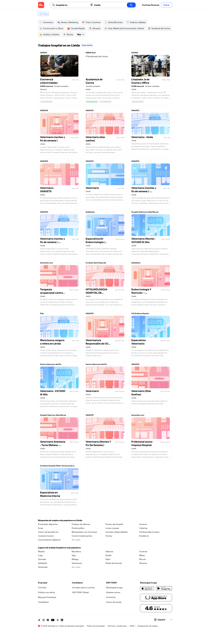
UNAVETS (44, 110)
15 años (108, 536)
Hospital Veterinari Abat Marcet (53, 415)
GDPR (132, 626)
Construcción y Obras (53, 28)
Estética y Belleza (138, 22)
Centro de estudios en (48, 532)
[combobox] (71, 5)
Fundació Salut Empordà (96, 263)
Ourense (143, 551)
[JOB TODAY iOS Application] (147, 588)
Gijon (107, 559)
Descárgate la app (114, 587)
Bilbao (142, 555)
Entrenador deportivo (48, 524)
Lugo (40, 555)
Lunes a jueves (112, 528)
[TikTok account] (39, 620)
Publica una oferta (46, 592)
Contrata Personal (150, 5)
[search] (131, 5)
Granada (42, 559)
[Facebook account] (48, 620)
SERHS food (91, 53)
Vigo (74, 555)
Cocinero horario (46, 536)
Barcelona (76, 551)
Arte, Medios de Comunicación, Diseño (126, 28)
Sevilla (108, 555)
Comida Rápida (78, 28)
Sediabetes (90, 212)
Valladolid (42, 563)
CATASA (43, 53)
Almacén (96, 28)
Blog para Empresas (47, 597)
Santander (43, 567)
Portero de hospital (114, 524)
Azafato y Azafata (51, 34)
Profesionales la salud (149, 532)
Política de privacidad (96, 626)
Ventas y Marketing (69, 22)
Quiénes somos (113, 592)
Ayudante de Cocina (161, 28)
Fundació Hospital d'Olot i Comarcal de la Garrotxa (57, 466)
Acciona (143, 524)
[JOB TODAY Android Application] (164, 588)
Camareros (48, 22)
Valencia (109, 551)
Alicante (143, 563)
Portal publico (78, 528)
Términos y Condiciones (117, 626)
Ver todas (76, 540)
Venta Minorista (115, 22)
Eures (40, 528)
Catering (143, 528)
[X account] (58, 620)
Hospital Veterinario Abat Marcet (144, 212)
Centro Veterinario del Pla (50, 364)
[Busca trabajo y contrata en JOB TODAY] (41, 5)
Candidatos (43, 602)
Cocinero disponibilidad (116, 532)
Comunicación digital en (49, 540)
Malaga (75, 559)
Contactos (111, 597)
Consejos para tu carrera (83, 587)
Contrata (42, 587)
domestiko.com (46, 263)
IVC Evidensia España (140, 313)
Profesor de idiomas (81, 524)
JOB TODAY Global (80, 592)
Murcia (142, 559)
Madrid (41, 551)
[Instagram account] (43, 620)
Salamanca (77, 563)
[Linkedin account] (62, 620)
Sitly (42, 313)
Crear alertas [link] (87, 45)
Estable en (144, 536)
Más (79, 34)
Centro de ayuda (113, 602)
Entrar (167, 5)
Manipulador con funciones (84, 532)
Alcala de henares (113, 563)
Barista (70, 34)
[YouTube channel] (52, 620)
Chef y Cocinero (93, 22)
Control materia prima (82, 536)
